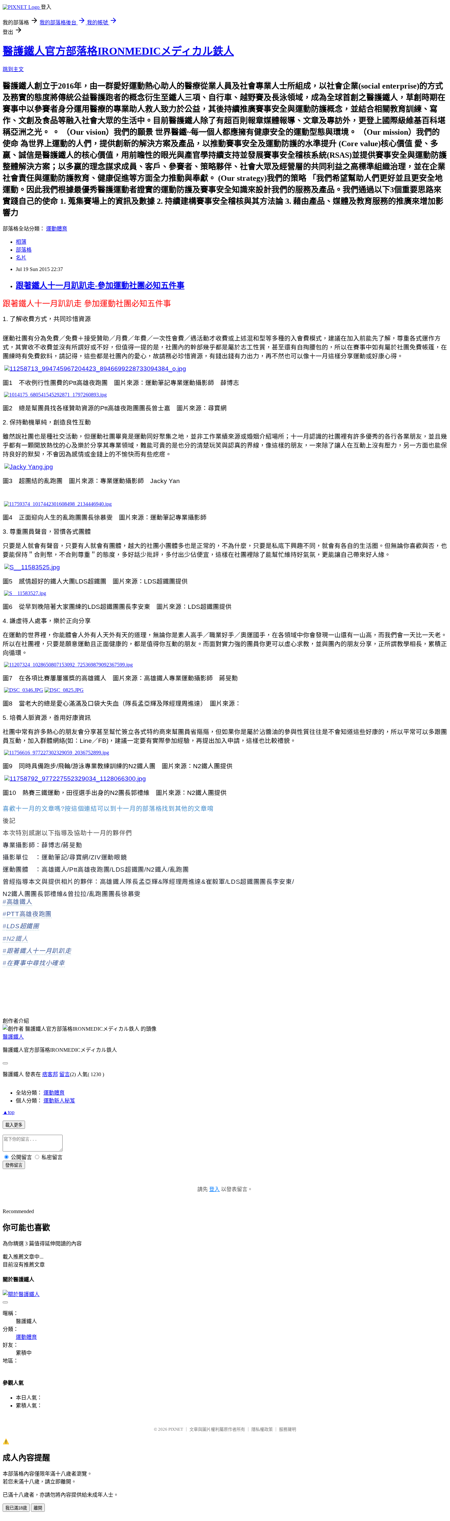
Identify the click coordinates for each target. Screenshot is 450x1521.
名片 (21, 257)
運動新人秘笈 (59, 1100)
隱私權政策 (262, 1429)
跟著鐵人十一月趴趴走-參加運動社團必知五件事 (100, 285)
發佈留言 (13, 1165)
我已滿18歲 (16, 1508)
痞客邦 (50, 1074)
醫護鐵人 (13, 1037)
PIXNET (175, 1429)
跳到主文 (13, 69)
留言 (64, 1074)
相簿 (21, 242)
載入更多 (13, 1125)
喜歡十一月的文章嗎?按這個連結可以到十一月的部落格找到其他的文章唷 (108, 808)
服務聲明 (287, 1429)
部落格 (24, 250)
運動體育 (56, 228)
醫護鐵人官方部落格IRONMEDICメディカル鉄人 (118, 51)
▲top (8, 1112)
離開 (38, 1508)
